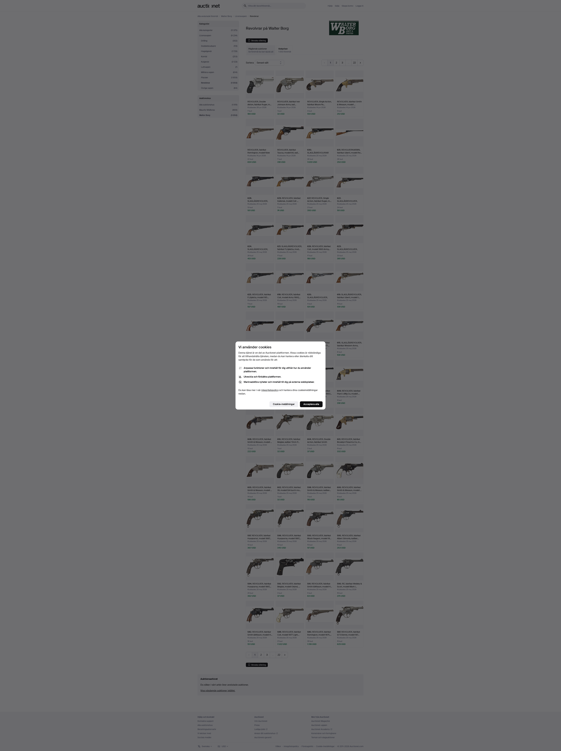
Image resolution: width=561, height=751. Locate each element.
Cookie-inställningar (284, 404)
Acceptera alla (311, 404)
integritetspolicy (269, 390)
